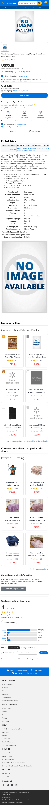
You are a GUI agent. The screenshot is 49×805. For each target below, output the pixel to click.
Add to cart (24, 95)
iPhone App (6, 773)
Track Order (19, 673)
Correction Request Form (13, 588)
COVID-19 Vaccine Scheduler (12, 729)
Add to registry (37, 131)
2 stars (4, 638)
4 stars (4, 632)
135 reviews (17, 60)
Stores (4, 711)
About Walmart (7, 684)
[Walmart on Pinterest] (16, 785)
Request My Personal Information (13, 763)
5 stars (4, 630)
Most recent (14, 648)
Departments (9, 8)
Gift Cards (5, 721)
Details (19, 127)
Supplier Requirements (10, 700)
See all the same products (39, 569)
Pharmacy (5, 732)
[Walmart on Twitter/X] (8, 785)
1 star (4, 640)
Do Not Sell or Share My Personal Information (17, 766)
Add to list (13, 131)
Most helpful (7, 653)
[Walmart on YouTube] (12, 785)
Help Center (38, 670)
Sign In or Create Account (18, 670)
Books (19, 148)
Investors (5, 694)
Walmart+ (5, 718)
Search (43, 653)
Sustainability (6, 697)
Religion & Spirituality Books (32, 148)
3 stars (4, 635)
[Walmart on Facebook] (3, 785)
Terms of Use (6, 753)
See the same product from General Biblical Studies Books (27, 441)
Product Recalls (7, 742)
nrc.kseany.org (22, 76)
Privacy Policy (7, 756)
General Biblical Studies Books (27, 150)
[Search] (39, 3)
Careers (5, 687)
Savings (27, 8)
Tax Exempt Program (9, 745)
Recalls (4, 735)
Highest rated (28, 648)
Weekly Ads (33, 673)
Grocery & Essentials (40, 8)
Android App (6, 777)
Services (19, 8)
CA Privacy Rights (8, 759)
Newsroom (6, 691)
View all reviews (9, 622)
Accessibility (6, 739)
